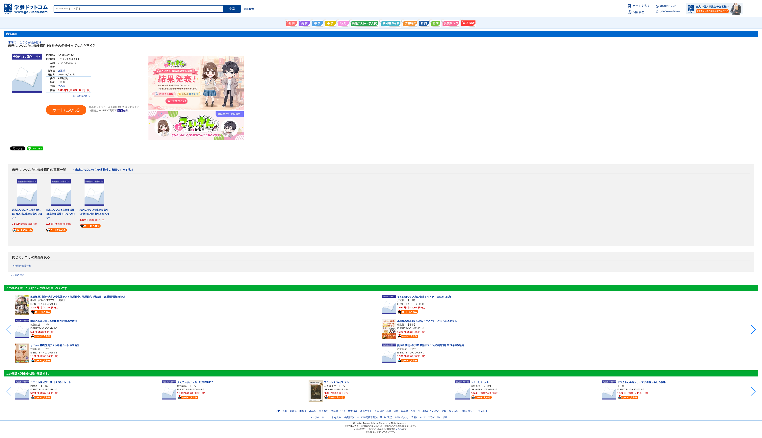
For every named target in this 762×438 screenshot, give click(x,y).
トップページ (317, 417)
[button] (753, 329)
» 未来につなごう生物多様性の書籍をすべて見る (103, 169)
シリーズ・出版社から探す (425, 411)
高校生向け (304, 22)
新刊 (284, 411)
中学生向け (317, 22)
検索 (232, 9)
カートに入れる (66, 110)
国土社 (34, 385)
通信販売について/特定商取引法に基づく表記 (368, 417)
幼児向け (342, 22)
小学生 (312, 411)
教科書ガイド (390, 22)
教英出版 (35, 324)
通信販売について (668, 6)
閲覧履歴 (638, 12)
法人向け (468, 22)
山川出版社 (330, 385)
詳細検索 (249, 9)
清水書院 (182, 385)
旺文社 (400, 324)
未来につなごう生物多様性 (24, 42)
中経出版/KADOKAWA (42, 300)
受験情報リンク (450, 22)
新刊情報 (291, 22)
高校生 (293, 411)
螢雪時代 (409, 22)
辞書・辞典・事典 (423, 22)
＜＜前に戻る (17, 275)
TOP (277, 411)
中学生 (303, 411)
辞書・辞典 (392, 411)
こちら (398, 428)
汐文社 (400, 300)
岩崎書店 (475, 385)
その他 (61, 86)
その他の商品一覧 (21, 265)
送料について (84, 95)
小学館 (620, 385)
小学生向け (329, 22)
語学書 (435, 22)
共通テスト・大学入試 (364, 22)
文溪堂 (61, 70)
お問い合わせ (401, 417)
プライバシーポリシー (670, 11)
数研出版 (35, 349)
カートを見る (641, 5)
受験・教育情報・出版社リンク (458, 411)
